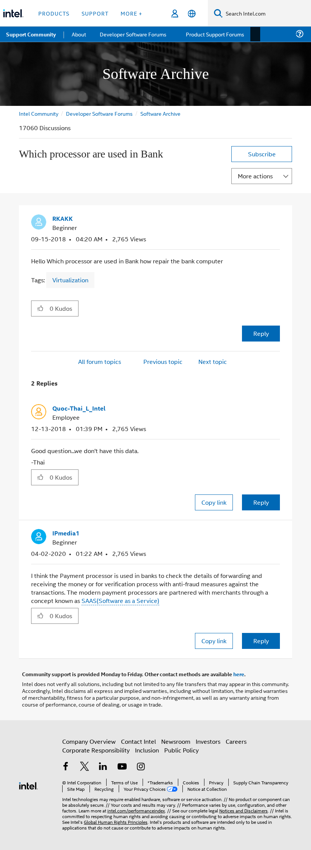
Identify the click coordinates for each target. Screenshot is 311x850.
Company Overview (89, 740)
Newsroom (175, 740)
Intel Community (38, 113)
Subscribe (262, 154)
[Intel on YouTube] (122, 766)
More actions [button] (255, 176)
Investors (208, 740)
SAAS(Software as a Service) (120, 599)
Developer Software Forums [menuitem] (133, 34)
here (238, 673)
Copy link (213, 501)
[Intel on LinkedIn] (103, 766)
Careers (236, 740)
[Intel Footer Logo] (28, 783)
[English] (192, 13)
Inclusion (147, 749)
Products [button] (53, 13)
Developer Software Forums (100, 113)
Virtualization (70, 279)
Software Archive (162, 113)
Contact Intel (138, 740)
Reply (261, 333)
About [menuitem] (79, 34)
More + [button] (131, 13)
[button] (277, 221)
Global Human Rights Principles (116, 820)
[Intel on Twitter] (84, 766)
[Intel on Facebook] (65, 766)
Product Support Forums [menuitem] (214, 34)
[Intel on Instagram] (140, 766)
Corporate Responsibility (96, 749)
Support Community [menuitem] (31, 34)
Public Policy (181, 749)
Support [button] (95, 13)
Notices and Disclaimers (243, 809)
